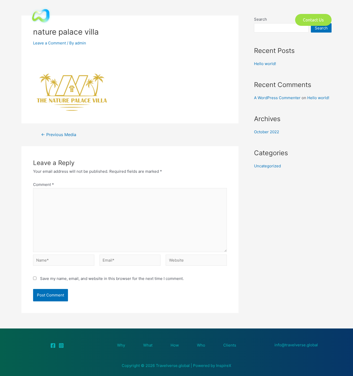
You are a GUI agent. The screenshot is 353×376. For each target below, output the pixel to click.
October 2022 (266, 131)
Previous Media (58, 135)
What (124, 20)
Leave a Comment (49, 43)
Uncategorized (267, 165)
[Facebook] (53, 345)
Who (229, 20)
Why (121, 345)
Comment (43, 184)
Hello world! (265, 63)
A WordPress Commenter (277, 97)
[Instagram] (61, 345)
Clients (229, 345)
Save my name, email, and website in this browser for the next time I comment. (112, 278)
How (177, 20)
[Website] (196, 260)
